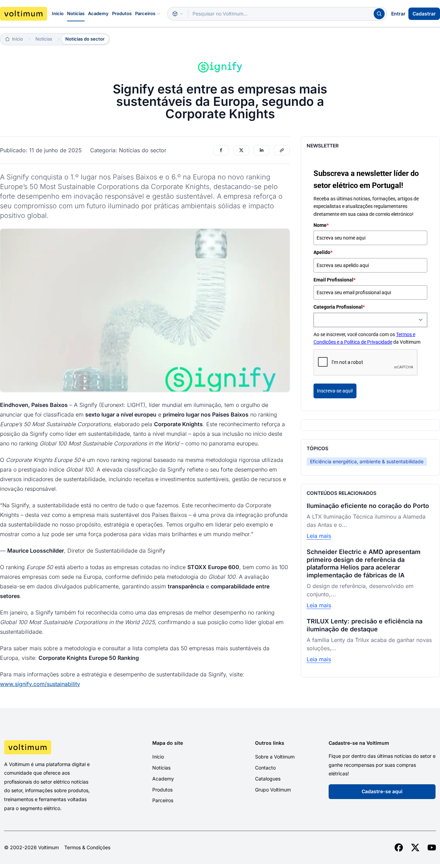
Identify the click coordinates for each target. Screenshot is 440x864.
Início (58, 13)
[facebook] (399, 847)
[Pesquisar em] (178, 13)
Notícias (76, 13)
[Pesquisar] (379, 13)
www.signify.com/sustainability (40, 683)
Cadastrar (424, 13)
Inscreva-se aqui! (335, 391)
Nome (321, 225)
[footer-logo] (55, 747)
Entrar (398, 13)
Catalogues (267, 779)
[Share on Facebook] (221, 150)
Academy (98, 13)
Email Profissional (334, 280)
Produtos (122, 13)
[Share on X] (241, 150)
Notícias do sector (84, 39)
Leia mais (319, 535)
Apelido (323, 252)
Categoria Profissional (339, 307)
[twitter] (415, 847)
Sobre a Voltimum (275, 757)
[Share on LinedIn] (262, 150)
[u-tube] (432, 847)
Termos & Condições (87, 847)
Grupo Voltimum (273, 790)
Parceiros (145, 13)
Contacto (265, 768)
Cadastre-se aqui (382, 791)
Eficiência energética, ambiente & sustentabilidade (367, 461)
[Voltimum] (23, 14)
